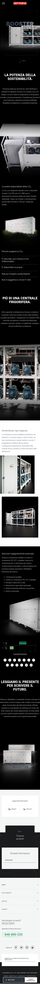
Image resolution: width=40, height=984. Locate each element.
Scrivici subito (8, 923)
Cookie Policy (22, 976)
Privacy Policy (13, 976)
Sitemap (6, 976)
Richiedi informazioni (31, 980)
